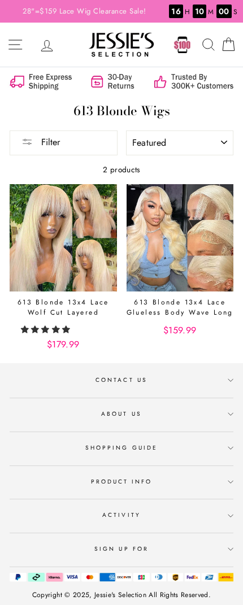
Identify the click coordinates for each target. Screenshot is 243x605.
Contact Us (121, 380)
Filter (49, 142)
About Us (121, 414)
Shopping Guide (121, 447)
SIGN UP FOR (121, 549)
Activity (121, 515)
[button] (47, 329)
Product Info (122, 481)
